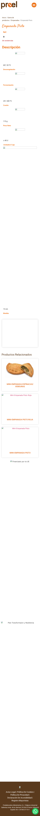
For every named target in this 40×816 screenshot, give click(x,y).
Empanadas (15, 20)
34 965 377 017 (24, 809)
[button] (34, 5)
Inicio (4, 18)
